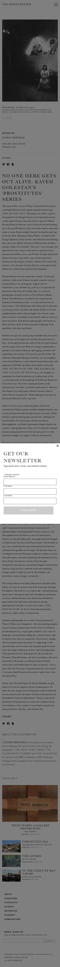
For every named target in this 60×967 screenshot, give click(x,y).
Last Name (8, 496)
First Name (8, 486)
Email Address (10, 477)
